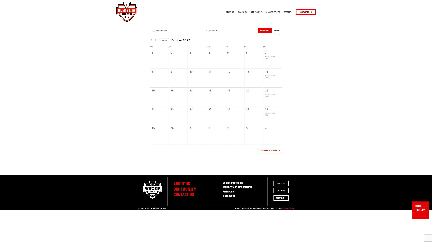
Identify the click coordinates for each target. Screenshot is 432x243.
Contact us (183, 194)
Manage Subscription (257, 208)
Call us (279, 190)
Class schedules (273, 12)
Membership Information (237, 187)
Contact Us (304, 12)
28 (266, 109)
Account (287, 12)
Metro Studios (289, 208)
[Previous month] (151, 40)
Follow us (229, 195)
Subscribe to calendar (268, 150)
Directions (280, 198)
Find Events (264, 30)
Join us (279, 183)
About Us (230, 12)
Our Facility (256, 12)
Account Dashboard (242, 208)
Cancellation (270, 208)
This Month (163, 40)
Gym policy (242, 12)
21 (266, 90)
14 (266, 71)
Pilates (267, 58)
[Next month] (155, 40)
